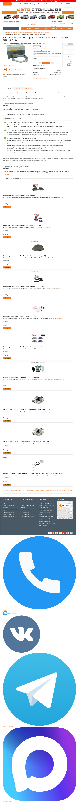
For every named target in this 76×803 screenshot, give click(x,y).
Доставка (37, 28)
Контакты (45, 28)
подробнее (60, 197)
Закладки (69, 28)
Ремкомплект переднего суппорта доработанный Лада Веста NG (21, 377)
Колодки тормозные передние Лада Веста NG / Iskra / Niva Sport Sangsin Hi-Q (24, 256)
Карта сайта (25, 503)
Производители (25, 512)
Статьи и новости (26, 514)
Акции (62, 28)
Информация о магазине (10, 503)
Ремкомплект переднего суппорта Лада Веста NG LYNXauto (20, 316)
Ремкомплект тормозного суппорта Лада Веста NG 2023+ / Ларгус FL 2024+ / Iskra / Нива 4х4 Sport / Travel (32, 473)
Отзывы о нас (54, 28)
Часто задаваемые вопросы (28, 510)
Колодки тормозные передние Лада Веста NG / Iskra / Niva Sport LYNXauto (23, 286)
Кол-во (34, 62)
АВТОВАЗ (54, 490)
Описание (8, 88)
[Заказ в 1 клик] (52, 63)
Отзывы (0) (17, 88)
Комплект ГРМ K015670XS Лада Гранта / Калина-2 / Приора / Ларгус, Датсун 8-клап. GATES (42, 4)
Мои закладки (25, 518)
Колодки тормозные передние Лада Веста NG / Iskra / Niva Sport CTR (22, 195)
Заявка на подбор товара (28, 516)
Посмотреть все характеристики (40, 78)
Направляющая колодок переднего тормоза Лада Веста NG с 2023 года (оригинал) (24, 490)
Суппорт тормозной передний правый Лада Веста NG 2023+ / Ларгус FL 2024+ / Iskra (26, 409)
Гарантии (6, 502)
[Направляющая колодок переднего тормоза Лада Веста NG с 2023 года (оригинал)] (5, 69)
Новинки (29, 28)
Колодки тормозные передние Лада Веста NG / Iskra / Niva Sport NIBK (22, 225)
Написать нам (25, 502)
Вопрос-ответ (27, 88)
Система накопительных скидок (11, 509)
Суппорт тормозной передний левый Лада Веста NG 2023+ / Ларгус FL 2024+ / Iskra (26, 441)
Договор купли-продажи (10, 512)
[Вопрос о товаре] (65, 44)
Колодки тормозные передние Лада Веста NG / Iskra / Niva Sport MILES (22, 347)
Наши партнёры (26, 509)
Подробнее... (6, 174)
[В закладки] (70, 44)
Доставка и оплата (8, 510)
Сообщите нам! (13, 162)
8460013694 (49, 490)
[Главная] (3, 32)
